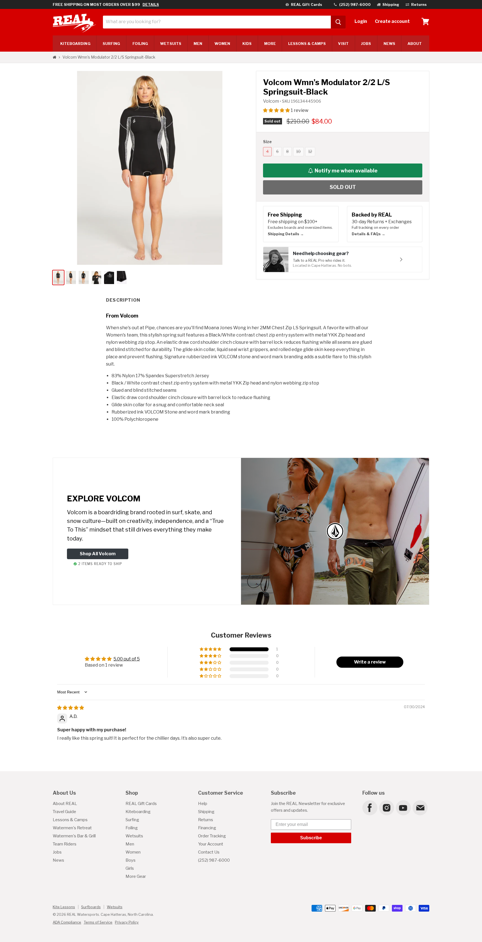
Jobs (366, 43)
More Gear (136, 876)
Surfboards (91, 907)
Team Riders (64, 844)
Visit (343, 43)
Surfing (132, 819)
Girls (130, 868)
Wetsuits (170, 43)
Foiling (140, 43)
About (415, 43)
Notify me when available (346, 171)
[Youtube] (403, 807)
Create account (392, 21)
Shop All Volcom (98, 553)
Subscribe (311, 837)
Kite (75, 43)
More (270, 43)
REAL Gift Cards (141, 803)
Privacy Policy (127, 922)
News (389, 43)
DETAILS (151, 4)
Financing (207, 827)
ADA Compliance (67, 922)
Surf (111, 43)
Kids (247, 43)
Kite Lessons (64, 907)
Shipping (206, 811)
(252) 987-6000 (214, 860)
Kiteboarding (138, 811)
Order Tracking (212, 835)
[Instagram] (386, 807)
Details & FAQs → (368, 234)
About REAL (65, 803)
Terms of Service (98, 922)
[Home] (54, 57)
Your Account (210, 844)
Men (198, 43)
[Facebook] (369, 807)
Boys (131, 860)
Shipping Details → (286, 234)
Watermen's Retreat (72, 827)
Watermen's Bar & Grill (74, 835)
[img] (70, 707)
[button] (277, 110)
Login (361, 21)
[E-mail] (419, 807)
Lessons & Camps (307, 43)
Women (222, 43)
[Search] (338, 22)
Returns (205, 819)
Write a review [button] (370, 662)
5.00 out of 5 (127, 659)
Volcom (271, 101)
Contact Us (209, 852)
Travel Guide (64, 811)
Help (202, 803)
